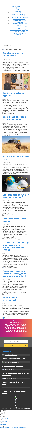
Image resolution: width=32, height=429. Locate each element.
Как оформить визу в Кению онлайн (12, 54)
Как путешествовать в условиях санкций (19, 15)
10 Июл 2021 (6, 163)
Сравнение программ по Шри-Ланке (19, 27)
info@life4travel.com (6, 421)
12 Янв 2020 (6, 225)
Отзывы (17, 9)
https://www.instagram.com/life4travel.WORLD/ (13, 427)
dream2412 (3, 424)
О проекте (18, 34)
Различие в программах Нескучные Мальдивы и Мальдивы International (14, 273)
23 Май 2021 (6, 123)
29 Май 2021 (6, 99)
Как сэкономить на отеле (19, 33)
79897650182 (4, 418)
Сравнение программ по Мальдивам (19, 21)
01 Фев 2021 (6, 201)
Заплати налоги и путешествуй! (10, 298)
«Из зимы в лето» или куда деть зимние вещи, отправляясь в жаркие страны (15, 246)
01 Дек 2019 (6, 280)
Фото (17, 8)
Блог (19, 12)
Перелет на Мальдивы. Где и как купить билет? (19, 30)
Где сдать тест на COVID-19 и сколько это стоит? (19, 18)
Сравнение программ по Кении (19, 24)
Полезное (18, 11)
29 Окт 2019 (6, 304)
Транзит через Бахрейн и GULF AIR (14, 358)
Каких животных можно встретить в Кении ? (14, 118)
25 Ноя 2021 (6, 59)
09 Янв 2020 (6, 253)
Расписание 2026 (17, 6)
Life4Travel (27, 409)
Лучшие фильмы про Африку (12, 366)
